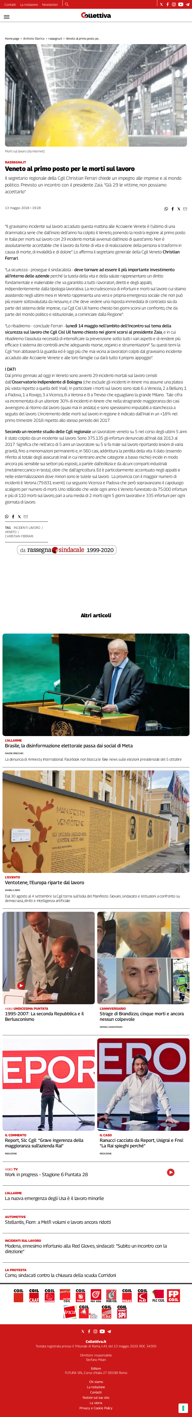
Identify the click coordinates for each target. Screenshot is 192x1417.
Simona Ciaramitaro (111, 1027)
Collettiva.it (96, 1341)
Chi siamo (96, 1382)
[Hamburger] (7, 17)
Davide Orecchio (14, 753)
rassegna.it (55, 38)
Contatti (10, 5)
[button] (166, 209)
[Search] (67, 5)
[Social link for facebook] (168, 4)
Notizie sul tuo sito (96, 1397)
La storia (96, 1403)
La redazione (29, 5)
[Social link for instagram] (174, 4)
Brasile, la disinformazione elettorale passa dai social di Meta (69, 745)
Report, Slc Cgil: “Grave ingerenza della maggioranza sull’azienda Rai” (44, 1143)
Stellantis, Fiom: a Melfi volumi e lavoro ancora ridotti (58, 1222)
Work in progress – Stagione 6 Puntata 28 (46, 1174)
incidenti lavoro (27, 528)
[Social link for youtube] (180, 4)
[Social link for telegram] (188, 4)
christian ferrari (19, 536)
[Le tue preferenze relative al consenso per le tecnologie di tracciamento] (183, 1408)
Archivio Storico (33, 38)
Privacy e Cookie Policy (96, 1408)
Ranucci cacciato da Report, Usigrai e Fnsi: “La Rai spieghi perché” (142, 1143)
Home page (12, 38)
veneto (10, 532)
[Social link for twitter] (161, 4)
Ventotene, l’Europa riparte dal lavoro (44, 882)
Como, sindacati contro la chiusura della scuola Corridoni (60, 1275)
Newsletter (50, 5)
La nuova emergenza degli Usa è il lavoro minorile (54, 1198)
